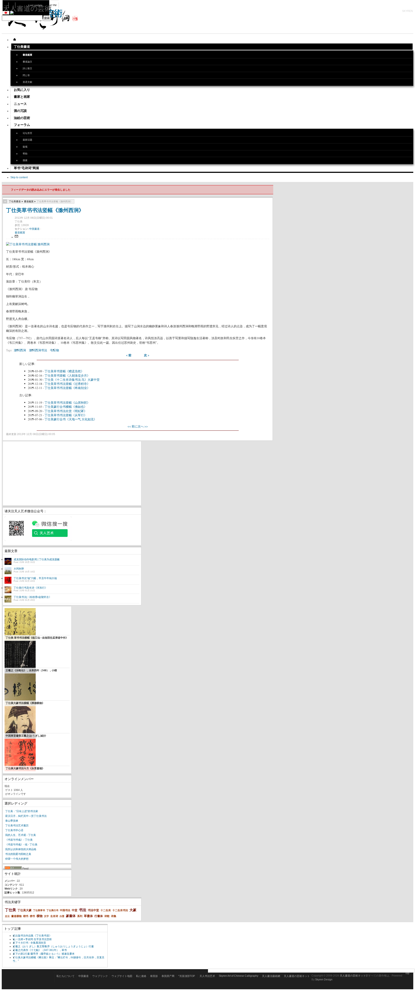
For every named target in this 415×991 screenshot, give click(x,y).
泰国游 (154, 976)
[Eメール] (16, 237)
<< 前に (133, 426)
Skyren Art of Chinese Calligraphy (238, 975)
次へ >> (143, 426)
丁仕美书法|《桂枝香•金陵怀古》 (32, 597)
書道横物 (16, 916)
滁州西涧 (20, 350)
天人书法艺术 (207, 976)
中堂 (74, 910)
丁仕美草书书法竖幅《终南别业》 (67, 388)
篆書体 (71, 916)
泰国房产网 (167, 976)
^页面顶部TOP (186, 976)
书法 (82, 910)
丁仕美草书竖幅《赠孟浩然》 (64, 371)
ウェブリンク (100, 976)
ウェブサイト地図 (122, 976)
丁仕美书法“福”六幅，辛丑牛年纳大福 (35, 578)
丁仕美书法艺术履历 (17, 825)
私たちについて (65, 976)
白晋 (62, 916)
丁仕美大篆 (25, 910)
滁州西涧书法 (38, 350)
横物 (40, 916)
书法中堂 (93, 910)
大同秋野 (19, 568)
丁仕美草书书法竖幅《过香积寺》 (67, 384)
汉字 (46, 916)
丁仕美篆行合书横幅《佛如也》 (66, 407)
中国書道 (34, 228)
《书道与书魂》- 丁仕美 (19, 839)
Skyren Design (323, 979)
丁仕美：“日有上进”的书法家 (21, 811)
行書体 (98, 916)
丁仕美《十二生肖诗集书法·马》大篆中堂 (72, 379)
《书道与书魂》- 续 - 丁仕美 (21, 844)
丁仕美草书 (39, 910)
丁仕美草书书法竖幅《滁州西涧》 (45, 210)
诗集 (113, 916)
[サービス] (14, 39)
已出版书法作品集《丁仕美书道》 (32, 935)
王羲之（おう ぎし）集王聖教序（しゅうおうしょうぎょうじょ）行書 (53, 946)
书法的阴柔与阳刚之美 (18, 854)
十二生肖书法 (120, 910)
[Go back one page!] (5, 201)
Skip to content (19, 177)
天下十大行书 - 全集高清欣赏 (29, 942)
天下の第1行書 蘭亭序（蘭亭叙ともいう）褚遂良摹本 (44, 953)
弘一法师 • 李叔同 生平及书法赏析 (32, 939)
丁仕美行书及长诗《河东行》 (30, 587)
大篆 (132, 910)
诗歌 (107, 916)
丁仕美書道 (15, 201)
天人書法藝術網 (271, 976)
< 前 (128, 355)
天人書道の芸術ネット (297, 976)
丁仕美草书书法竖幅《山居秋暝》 (67, 402)
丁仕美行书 (52, 910)
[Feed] (13, 868)
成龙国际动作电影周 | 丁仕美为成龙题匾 (37, 559)
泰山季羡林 (11, 820)
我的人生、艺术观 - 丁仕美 (20, 835)
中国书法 (65, 910)
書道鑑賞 (29, 201)
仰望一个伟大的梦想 (17, 858)
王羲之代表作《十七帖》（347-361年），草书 (40, 950)
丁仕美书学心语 (14, 830)
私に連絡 (141, 976)
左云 (7, 916)
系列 (79, 916)
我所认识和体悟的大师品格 (20, 849)
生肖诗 (54, 916)
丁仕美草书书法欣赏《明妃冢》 (66, 411)
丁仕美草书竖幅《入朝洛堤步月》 (67, 375)
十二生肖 (106, 910)
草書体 (88, 916)
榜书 (32, 916)
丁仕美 (10, 910)
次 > (146, 355)
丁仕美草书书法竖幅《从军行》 (66, 415)
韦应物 (54, 350)
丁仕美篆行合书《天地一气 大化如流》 (71, 419)
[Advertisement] (72, 473)
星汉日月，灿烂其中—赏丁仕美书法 (26, 816)
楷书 (25, 916)
